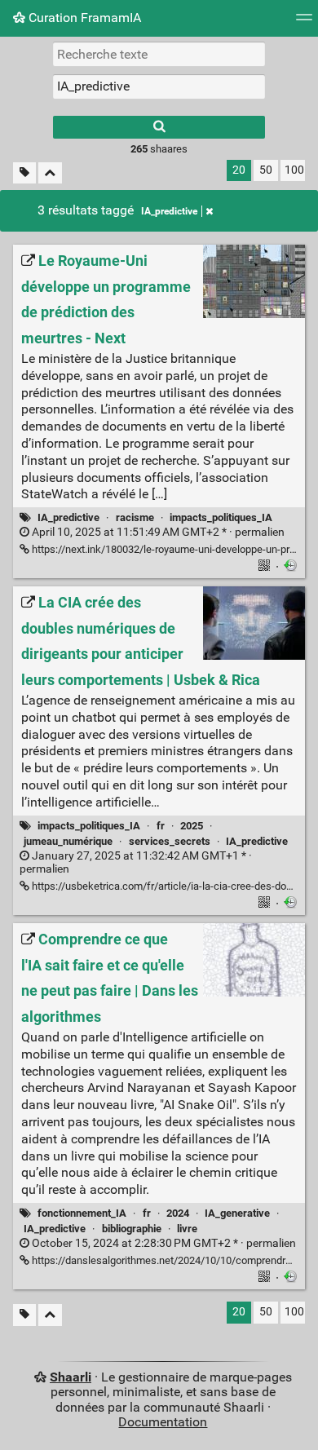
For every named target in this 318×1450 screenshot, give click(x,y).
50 (265, 170)
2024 (177, 1213)
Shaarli (70, 1377)
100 (294, 170)
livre (187, 1228)
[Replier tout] (50, 173)
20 (238, 170)
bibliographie (131, 1228)
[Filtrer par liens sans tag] (24, 173)
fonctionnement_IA (82, 1213)
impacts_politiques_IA (221, 517)
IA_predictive (169, 211)
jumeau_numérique (68, 841)
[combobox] (159, 86)
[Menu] (304, 22)
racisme (135, 517)
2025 (191, 826)
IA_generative (237, 1213)
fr (161, 826)
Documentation (162, 1422)
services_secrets (169, 841)
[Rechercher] (159, 127)
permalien (157, 532)
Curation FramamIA (83, 17)
